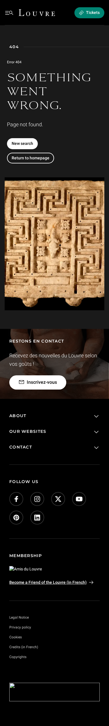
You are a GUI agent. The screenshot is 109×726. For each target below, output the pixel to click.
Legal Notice (19, 617)
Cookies (15, 637)
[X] (58, 499)
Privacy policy (20, 627)
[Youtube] (79, 499)
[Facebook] (16, 499)
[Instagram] (37, 499)
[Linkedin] (37, 518)
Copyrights (17, 657)
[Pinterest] (16, 518)
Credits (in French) (23, 647)
